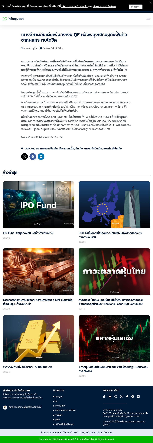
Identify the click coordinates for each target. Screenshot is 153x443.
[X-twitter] (121, 396)
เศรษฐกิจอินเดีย (93, 148)
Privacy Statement (51, 432)
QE (33, 148)
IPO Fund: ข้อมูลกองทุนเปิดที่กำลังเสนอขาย (28, 233)
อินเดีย (79, 148)
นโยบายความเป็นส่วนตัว (74, 6)
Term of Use (70, 432)
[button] (24, 156)
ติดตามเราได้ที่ (111, 390)
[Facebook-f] (127, 396)
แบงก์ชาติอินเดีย (112, 148)
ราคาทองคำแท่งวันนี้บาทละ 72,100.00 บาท (27, 367)
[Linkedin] (138, 396)
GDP (27, 148)
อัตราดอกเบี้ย (66, 148)
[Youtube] (110, 396)
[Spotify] (132, 396)
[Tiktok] (104, 396)
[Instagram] (115, 396)
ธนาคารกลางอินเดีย (47, 148)
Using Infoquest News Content (96, 432)
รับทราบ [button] (135, 7)
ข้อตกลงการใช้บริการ (104, 6)
